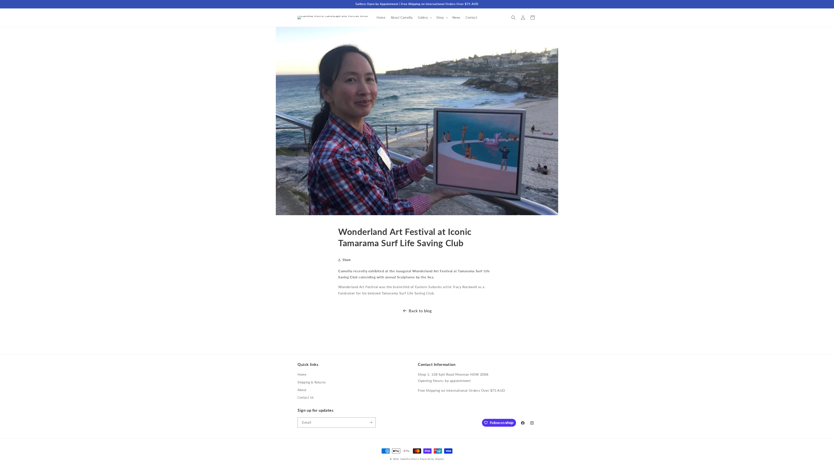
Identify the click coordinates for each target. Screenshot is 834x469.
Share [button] (347, 260)
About (302, 390)
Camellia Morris (409, 458)
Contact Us (306, 397)
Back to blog (420, 310)
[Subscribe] (371, 422)
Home (302, 374)
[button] (424, 17)
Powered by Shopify (432, 458)
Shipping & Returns (312, 382)
